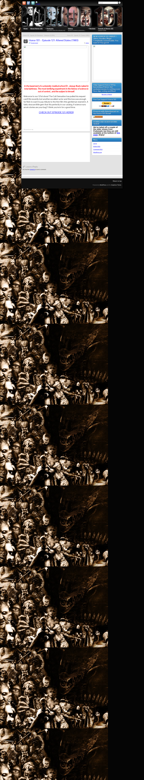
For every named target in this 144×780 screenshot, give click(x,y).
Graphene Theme (116, 185)
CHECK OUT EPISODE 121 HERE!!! (56, 112)
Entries (96, 146)
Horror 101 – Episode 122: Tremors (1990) (78, 35)
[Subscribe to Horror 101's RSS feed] (24, 3)
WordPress (103, 185)
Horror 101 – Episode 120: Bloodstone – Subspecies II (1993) (39, 35)
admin (87, 43)
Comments (97, 149)
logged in (32, 169)
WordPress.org (97, 152)
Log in (95, 143)
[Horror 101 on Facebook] (28, 3)
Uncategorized (34, 43)
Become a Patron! (107, 94)
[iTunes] (37, 3)
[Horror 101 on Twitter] (33, 3)
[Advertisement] (56, 147)
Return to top (117, 181)
